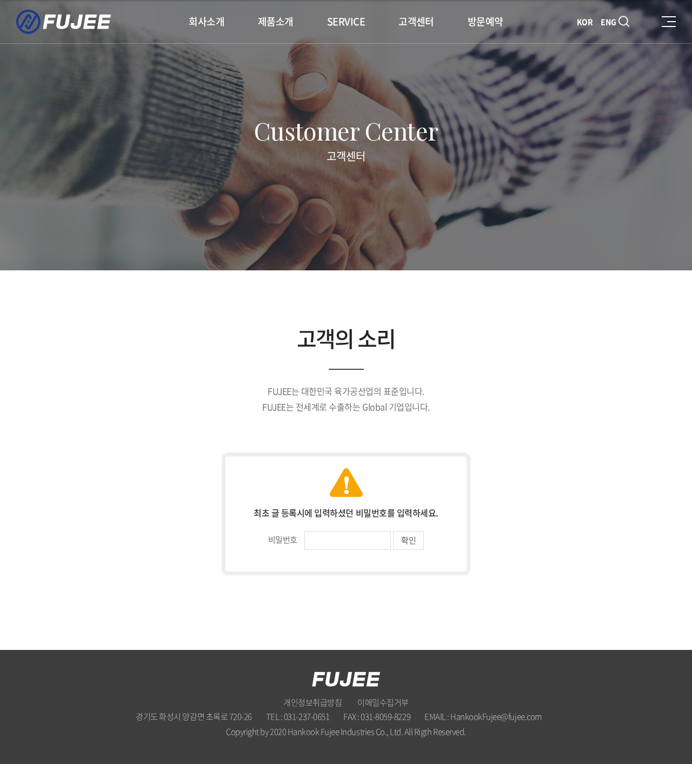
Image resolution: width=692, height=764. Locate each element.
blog (376, 746)
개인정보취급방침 (312, 702)
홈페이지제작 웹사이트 (331, 746)
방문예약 (485, 21)
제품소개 (276, 21)
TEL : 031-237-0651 (297, 716)
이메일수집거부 (383, 702)
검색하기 (626, 22)
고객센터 (416, 21)
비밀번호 (282, 540)
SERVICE (346, 21)
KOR (585, 21)
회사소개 (206, 21)
